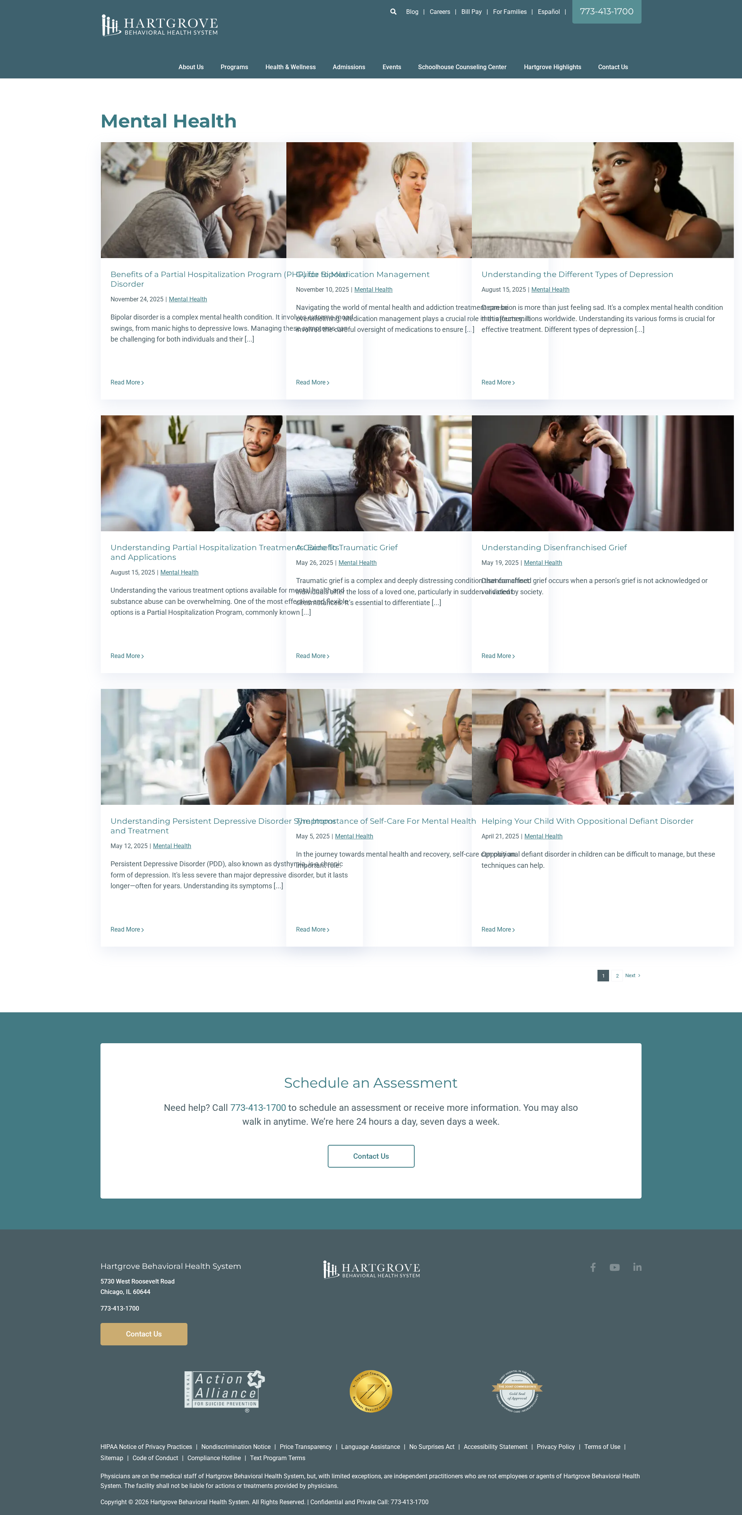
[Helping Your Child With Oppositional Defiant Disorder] (603, 747)
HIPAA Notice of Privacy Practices (146, 1446)
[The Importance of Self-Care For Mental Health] (417, 747)
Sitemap (111, 1458)
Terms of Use (602, 1446)
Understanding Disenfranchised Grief (554, 547)
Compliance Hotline (214, 1458)
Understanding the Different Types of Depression (578, 274)
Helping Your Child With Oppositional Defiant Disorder (588, 821)
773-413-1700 (258, 1107)
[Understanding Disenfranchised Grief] (603, 473)
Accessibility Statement (496, 1446)
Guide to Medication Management (363, 274)
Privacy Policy (556, 1446)
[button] (393, 12)
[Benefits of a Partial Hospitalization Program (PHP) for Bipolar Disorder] (232, 200)
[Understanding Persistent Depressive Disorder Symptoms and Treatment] (232, 747)
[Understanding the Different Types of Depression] (603, 200)
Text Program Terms (277, 1458)
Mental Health (188, 299)
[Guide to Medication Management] (417, 200)
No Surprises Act (431, 1446)
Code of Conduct (155, 1458)
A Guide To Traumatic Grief (347, 547)
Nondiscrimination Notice (236, 1446)
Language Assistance (370, 1446)
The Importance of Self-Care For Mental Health (386, 821)
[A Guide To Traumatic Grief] (417, 473)
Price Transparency (306, 1446)
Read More (125, 382)
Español (549, 11)
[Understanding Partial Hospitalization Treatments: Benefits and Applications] (232, 473)
